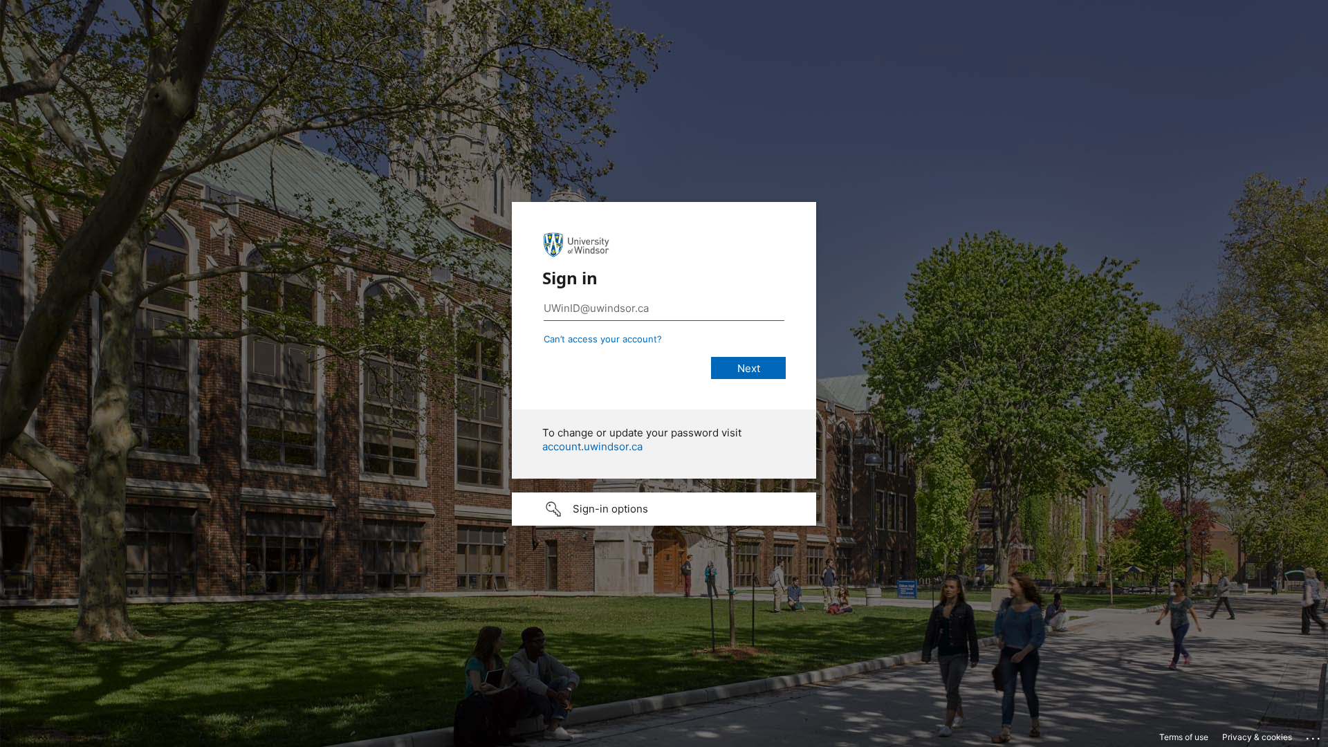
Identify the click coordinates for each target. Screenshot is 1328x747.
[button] (664, 509)
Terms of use (1183, 737)
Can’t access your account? (603, 338)
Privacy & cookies (1257, 737)
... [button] (1314, 735)
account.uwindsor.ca (592, 446)
